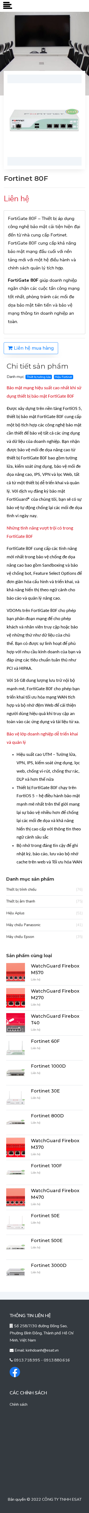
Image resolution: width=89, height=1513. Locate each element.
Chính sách (18, 1404)
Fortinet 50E (45, 1215)
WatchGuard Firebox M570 (55, 969)
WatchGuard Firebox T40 (55, 1020)
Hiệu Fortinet (63, 377)
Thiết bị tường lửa (39, 377)
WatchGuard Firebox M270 (55, 994)
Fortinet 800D (47, 1116)
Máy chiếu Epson (44, 936)
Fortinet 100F (46, 1166)
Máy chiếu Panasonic (44, 924)
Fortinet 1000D (48, 1066)
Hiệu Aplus (44, 913)
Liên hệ (35, 980)
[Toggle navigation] (7, 6)
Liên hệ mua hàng (33, 348)
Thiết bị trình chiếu (44, 889)
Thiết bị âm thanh (44, 901)
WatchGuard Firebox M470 (55, 1194)
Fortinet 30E (45, 1091)
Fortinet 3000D (49, 1265)
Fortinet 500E (47, 1240)
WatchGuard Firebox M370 (55, 1144)
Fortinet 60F (45, 1041)
